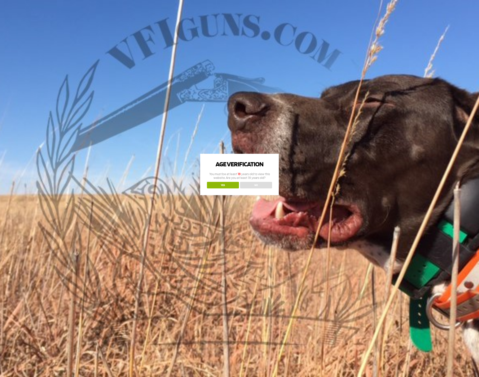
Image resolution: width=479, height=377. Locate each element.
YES (223, 185)
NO (256, 185)
